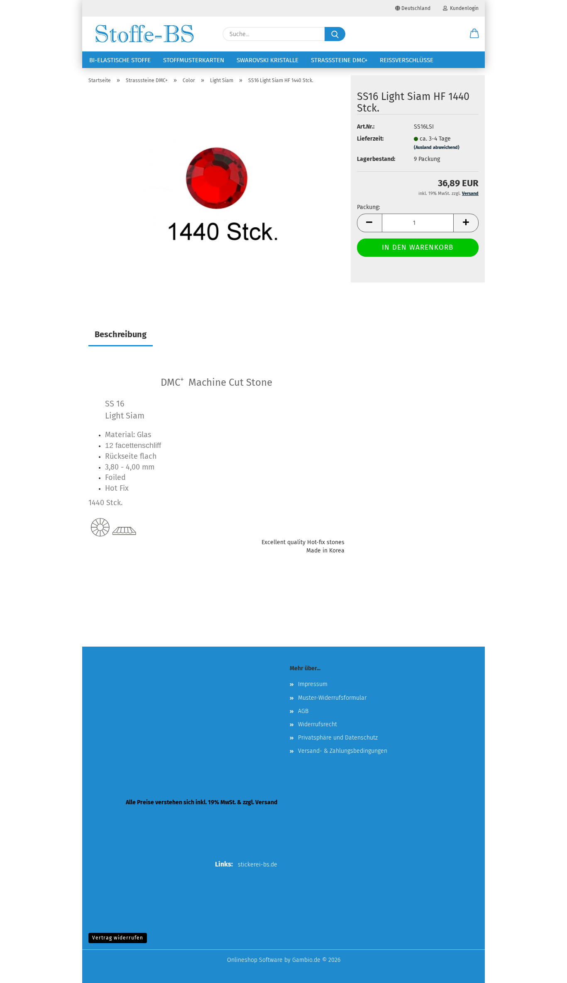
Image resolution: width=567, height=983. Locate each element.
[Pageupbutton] (544, 970)
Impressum (312, 684)
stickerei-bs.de (257, 864)
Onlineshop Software (255, 960)
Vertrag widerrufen (117, 938)
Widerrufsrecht (317, 724)
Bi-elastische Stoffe (120, 60)
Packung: (368, 207)
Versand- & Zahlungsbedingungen (342, 750)
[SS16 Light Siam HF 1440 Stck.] (216, 194)
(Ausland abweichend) (436, 147)
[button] (474, 34)
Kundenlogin (463, 8)
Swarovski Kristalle (267, 60)
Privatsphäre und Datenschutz (338, 737)
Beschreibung (121, 334)
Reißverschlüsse (406, 60)
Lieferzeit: (370, 138)
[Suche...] (335, 34)
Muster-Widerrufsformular (332, 697)
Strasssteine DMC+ (339, 60)
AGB (303, 711)
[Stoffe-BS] (144, 34)
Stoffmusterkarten (193, 60)
